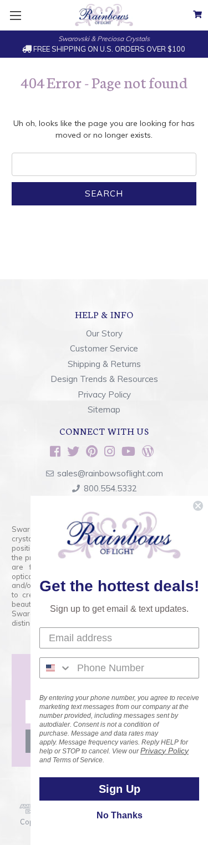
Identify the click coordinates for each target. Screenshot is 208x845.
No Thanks (120, 815)
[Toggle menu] (15, 15)
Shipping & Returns (104, 364)
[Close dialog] (198, 505)
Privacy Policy (104, 394)
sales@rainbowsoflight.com (110, 473)
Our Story (104, 333)
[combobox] (56, 668)
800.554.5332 (110, 488)
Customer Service (104, 348)
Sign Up (119, 789)
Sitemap (104, 409)
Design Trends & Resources (104, 379)
